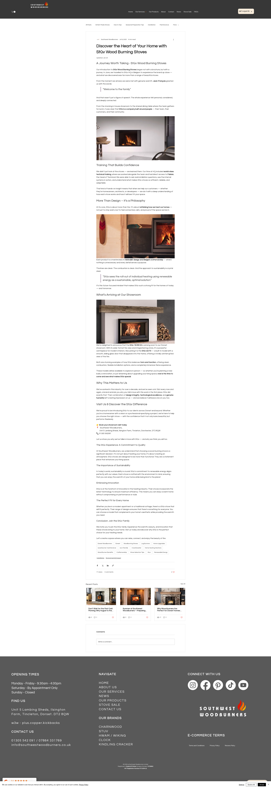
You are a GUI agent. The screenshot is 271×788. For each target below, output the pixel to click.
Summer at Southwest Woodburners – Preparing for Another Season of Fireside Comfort (134, 610)
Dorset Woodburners (105, 543)
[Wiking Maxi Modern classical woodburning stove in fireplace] (170, 596)
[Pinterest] (218, 685)
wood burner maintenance (107, 548)
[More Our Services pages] (145, 11)
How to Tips (118, 25)
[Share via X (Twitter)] (103, 566)
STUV (103, 731)
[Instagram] (193, 685)
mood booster (136, 548)
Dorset (117, 543)
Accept (262, 785)
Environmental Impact (113, 558)
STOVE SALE (109, 704)
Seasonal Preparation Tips (135, 25)
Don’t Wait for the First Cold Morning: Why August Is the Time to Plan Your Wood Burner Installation (100, 610)
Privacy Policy (83, 785)
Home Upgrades (159, 543)
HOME (104, 683)
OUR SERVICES (112, 691)
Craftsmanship (122, 552)
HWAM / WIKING (112, 735)
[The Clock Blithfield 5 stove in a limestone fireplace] (135, 596)
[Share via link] (113, 566)
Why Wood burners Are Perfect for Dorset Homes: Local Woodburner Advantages (168, 610)
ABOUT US (108, 687)
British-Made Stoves (103, 25)
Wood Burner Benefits (105, 552)
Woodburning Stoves (131, 543)
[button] (13, 12)
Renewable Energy (160, 552)
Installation (152, 25)
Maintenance (164, 25)
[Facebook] (205, 685)
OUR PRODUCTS (113, 700)
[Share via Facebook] (97, 566)
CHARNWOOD (110, 726)
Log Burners (145, 543)
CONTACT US (110, 709)
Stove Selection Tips (137, 552)
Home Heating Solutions (153, 548)
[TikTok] (231, 685)
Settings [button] (241, 785)
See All (183, 584)
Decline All (251, 785)
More (175, 25)
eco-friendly (124, 548)
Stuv (149, 552)
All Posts (88, 25)
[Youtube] (243, 685)
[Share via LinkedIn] (108, 566)
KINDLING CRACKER (116, 744)
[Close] (268, 784)
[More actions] (173, 39)
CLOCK (105, 740)
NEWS (104, 696)
